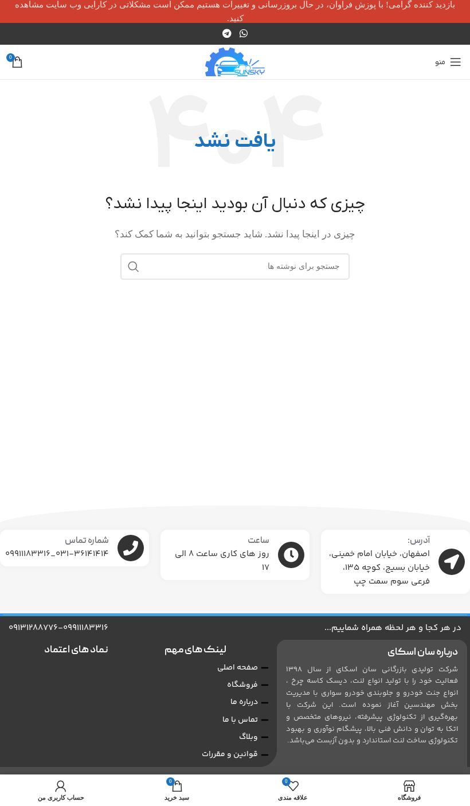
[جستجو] (133, 266)
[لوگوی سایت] (235, 60)
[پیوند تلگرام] (227, 33)
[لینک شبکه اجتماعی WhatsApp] (243, 33)
